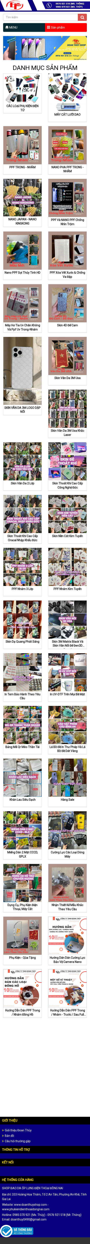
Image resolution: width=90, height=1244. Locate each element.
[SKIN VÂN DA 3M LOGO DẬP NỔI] (22, 370)
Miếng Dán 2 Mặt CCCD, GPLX (22, 854)
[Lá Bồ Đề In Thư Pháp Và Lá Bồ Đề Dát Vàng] (67, 724)
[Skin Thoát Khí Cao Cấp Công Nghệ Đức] (67, 461)
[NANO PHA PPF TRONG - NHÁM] (67, 145)
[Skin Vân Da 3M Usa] (67, 355)
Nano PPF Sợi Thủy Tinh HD (22, 272)
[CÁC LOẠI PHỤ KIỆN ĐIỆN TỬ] (22, 88)
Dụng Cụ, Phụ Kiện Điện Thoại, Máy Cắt (22, 907)
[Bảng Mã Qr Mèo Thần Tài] (22, 724)
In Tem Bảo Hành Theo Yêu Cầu (22, 696)
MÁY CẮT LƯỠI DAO (67, 114)
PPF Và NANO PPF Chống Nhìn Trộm (67, 222)
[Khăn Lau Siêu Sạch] (22, 777)
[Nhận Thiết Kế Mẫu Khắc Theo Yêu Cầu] (67, 882)
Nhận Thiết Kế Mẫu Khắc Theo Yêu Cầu (67, 907)
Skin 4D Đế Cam (67, 325)
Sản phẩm (57, 27)
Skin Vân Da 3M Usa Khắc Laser (67, 432)
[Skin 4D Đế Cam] (67, 303)
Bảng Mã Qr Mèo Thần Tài (22, 747)
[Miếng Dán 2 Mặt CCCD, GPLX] (22, 830)
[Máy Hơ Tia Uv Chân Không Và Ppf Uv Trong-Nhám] (22, 303)
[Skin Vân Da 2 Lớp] (22, 461)
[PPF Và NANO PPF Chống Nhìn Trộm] (67, 197)
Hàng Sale (67, 799)
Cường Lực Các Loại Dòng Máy (67, 854)
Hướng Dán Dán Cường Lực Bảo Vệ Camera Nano (67, 960)
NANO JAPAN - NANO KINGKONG (22, 221)
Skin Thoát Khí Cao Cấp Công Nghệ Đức (67, 485)
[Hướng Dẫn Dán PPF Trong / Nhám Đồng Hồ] (22, 988)
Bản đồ (9, 1135)
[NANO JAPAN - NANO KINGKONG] (22, 197)
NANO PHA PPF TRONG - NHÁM (67, 169)
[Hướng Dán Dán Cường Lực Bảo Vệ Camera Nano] (67, 935)
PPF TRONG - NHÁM (22, 167)
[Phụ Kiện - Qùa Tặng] (22, 935)
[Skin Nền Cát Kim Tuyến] (67, 514)
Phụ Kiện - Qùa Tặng (22, 957)
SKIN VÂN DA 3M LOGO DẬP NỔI (22, 410)
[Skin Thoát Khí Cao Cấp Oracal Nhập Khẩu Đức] (22, 514)
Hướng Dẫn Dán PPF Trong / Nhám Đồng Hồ (22, 1012)
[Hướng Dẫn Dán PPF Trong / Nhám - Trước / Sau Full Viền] (67, 988)
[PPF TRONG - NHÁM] (22, 145)
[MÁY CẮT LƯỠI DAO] (67, 92)
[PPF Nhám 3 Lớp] (22, 566)
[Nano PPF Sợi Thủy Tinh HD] (22, 250)
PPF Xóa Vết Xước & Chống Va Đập (67, 274)
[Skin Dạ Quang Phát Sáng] (22, 619)
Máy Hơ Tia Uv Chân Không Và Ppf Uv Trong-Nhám (22, 327)
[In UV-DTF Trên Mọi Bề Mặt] (67, 672)
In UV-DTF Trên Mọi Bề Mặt (67, 694)
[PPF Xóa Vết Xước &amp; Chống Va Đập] (67, 250)
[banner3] (45, 48)
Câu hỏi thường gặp (18, 1141)
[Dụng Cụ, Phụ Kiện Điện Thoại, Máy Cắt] (22, 882)
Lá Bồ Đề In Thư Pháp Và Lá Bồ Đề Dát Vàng (67, 749)
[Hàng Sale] (67, 777)
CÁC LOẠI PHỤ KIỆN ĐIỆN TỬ (22, 108)
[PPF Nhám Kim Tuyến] (67, 566)
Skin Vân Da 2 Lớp (22, 483)
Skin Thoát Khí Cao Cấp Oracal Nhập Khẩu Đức (22, 538)
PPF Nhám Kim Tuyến (68, 589)
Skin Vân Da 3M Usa (67, 378)
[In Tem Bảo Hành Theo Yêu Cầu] (22, 672)
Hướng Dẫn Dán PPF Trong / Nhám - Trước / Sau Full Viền (67, 1013)
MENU (12, 27)
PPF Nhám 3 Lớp (22, 589)
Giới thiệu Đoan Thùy (18, 1130)
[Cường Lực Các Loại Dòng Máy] (67, 830)
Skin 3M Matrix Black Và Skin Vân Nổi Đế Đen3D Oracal (67, 644)
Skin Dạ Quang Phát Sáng (22, 641)
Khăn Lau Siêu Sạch (23, 799)
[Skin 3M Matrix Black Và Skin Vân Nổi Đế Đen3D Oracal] (67, 619)
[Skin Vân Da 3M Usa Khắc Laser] (67, 408)
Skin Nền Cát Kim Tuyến (67, 536)
